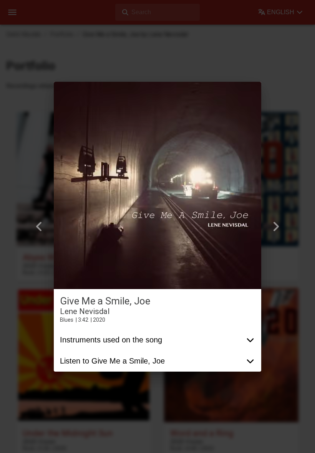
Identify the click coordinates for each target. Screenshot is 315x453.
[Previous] (39, 226)
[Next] (275, 226)
